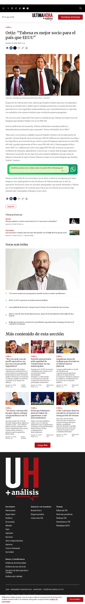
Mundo (8, 219)
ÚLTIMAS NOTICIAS (70, 17)
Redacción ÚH (50, 385)
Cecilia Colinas (23, 385)
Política (8, 27)
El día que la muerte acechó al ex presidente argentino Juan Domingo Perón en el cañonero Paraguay (41, 323)
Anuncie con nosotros (41, 507)
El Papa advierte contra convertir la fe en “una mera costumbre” (31, 221)
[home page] (42, 17)
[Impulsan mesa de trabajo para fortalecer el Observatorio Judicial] (67, 346)
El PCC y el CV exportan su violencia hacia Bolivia (28, 300)
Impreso (10, 206)
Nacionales (10, 230)
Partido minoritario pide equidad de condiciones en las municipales (41, 362)
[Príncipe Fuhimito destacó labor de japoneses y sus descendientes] (42, 398)
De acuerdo (75, 599)
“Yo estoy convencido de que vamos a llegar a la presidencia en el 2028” (17, 414)
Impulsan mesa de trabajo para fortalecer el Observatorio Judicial (67, 362)
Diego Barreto (23, 437)
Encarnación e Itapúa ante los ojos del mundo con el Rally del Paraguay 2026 (36, 233)
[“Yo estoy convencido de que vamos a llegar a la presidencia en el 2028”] (17, 398)
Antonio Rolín (28, 235)
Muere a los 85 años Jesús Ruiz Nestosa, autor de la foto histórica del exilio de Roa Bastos (41, 315)
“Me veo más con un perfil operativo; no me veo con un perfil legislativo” (16, 362)
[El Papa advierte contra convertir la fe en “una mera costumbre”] (74, 221)
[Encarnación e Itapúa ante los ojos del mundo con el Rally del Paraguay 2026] (74, 232)
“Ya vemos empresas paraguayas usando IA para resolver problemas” (37, 293)
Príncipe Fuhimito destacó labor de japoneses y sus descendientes (40, 414)
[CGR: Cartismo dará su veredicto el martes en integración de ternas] (67, 398)
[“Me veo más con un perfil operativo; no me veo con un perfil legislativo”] (17, 346)
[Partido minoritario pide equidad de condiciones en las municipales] (42, 346)
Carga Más (43, 445)
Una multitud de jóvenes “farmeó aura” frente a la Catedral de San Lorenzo (39, 307)
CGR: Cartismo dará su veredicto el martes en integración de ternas (67, 413)
